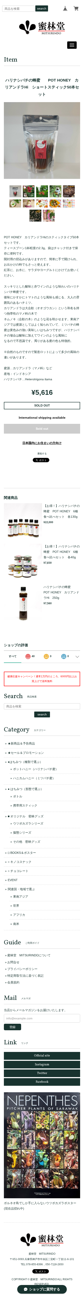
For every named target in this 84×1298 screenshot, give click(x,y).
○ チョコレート (18, 871)
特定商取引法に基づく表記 (25, 975)
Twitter (42, 1073)
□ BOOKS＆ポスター (22, 852)
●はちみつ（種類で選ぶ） (25, 762)
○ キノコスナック (19, 862)
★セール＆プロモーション (26, 752)
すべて (13, 656)
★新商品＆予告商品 (21, 743)
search (41, 8)
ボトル (17, 796)
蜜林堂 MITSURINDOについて (29, 955)
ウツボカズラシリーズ (28, 823)
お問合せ (13, 962)
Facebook (42, 1082)
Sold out (42, 428)
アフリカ (19, 914)
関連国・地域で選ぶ (21, 889)
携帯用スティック (25, 805)
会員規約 (13, 982)
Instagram (42, 1065)
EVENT (13, 880)
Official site (42, 1056)
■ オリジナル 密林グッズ (26, 816)
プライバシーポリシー (22, 969)
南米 (16, 924)
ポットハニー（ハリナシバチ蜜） (35, 769)
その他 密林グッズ (26, 841)
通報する (42, 453)
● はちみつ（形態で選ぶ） (26, 789)
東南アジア (20, 896)
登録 (12, 1027)
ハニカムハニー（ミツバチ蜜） (34, 778)
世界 (16, 905)
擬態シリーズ (22, 832)
